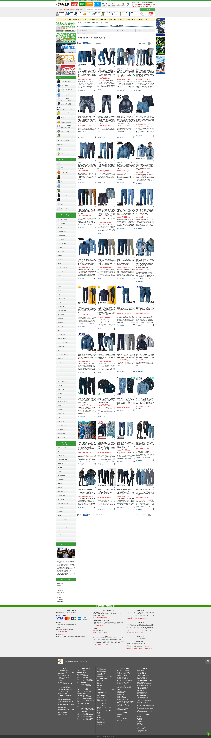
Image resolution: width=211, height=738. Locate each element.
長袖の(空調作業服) (101, 671)
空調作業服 (99, 668)
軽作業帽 (60, 680)
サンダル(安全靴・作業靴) (123, 682)
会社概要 (139, 716)
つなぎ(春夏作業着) (81, 682)
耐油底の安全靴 (120, 696)
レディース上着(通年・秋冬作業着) (85, 708)
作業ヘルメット (66, 668)
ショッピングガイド (141, 727)
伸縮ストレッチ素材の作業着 (84, 691)
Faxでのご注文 (140, 728)
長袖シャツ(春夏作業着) (83, 675)
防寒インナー (100, 687)
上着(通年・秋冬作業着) (83, 695)
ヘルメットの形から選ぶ (63, 686)
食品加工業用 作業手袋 (142, 692)
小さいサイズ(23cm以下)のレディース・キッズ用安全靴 (125, 703)
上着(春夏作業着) (81, 674)
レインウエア (105, 703)
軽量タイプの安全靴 (121, 697)
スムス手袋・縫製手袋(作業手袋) (144, 680)
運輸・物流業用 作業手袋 (142, 694)
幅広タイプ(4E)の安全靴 (122, 699)
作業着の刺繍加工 (81, 670)
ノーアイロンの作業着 (82, 688)
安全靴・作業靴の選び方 (122, 708)
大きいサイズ (100, 724)
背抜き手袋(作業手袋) (142, 682)
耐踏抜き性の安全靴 (121, 691)
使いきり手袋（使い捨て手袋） (144, 683)
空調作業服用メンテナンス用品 (104, 676)
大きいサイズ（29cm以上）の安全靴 (125, 701)
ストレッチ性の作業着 (102, 700)
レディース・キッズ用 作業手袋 (144, 700)
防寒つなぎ (99, 685)
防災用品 (125, 718)
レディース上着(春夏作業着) (83, 684)
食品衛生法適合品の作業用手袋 (144, 685)
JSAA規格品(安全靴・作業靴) (124, 687)
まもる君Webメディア (142, 730)
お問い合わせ (140, 731)
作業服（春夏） (96, 23)
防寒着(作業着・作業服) (102, 678)
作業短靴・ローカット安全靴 (123, 672)
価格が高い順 (99, 43)
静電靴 (118, 689)
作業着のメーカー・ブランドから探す (105, 690)
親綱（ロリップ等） (62, 707)
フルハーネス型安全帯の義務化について (66, 701)
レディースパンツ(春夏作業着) (84, 685)
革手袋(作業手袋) (141, 670)
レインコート (100, 712)
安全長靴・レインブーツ (122, 678)
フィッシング (100, 721)
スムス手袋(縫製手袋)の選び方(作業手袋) (145, 709)
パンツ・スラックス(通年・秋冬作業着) (85, 701)
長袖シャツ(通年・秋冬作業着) (84, 698)
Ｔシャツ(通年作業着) (82, 711)
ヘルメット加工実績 (62, 693)
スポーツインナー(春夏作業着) (84, 679)
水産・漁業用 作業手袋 (142, 688)
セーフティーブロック (63, 706)
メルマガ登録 (140, 724)
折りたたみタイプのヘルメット (65, 683)
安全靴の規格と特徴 (121, 709)
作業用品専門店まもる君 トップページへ (76, 661)
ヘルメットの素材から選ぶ (64, 687)
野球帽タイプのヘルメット (64, 677)
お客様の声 (139, 719)
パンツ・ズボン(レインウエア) (104, 710)
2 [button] (150, 43)
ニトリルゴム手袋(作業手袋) (143, 675)
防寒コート (99, 682)
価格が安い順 (91, 43)
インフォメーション (145, 714)
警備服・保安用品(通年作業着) (84, 716)
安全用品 (125, 712)
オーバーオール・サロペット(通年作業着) (85, 705)
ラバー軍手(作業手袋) (142, 673)
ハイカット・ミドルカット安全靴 (125, 673)
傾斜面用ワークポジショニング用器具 (66, 710)
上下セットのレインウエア (103, 705)
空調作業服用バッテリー (103, 675)
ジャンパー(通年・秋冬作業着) (84, 697)
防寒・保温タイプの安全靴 (123, 706)
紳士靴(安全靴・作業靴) (122, 683)
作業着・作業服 (86, 23)
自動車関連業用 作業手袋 (142, 695)
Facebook (139, 718)
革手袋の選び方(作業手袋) (143, 702)
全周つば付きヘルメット (63, 678)
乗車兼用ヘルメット (62, 682)
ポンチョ (99, 713)
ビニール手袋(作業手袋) (142, 677)
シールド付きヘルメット (63, 670)
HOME (79, 23)
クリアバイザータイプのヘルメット (66, 672)
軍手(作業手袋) (140, 672)
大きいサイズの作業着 (102, 697)
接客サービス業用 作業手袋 (143, 699)
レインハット (100, 717)
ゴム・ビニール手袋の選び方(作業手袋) (145, 706)
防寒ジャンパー (100, 680)
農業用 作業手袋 (140, 690)
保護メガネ (119, 714)
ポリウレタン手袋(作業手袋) (143, 678)
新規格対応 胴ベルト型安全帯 (64, 699)
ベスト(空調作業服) (101, 669)
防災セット (119, 720)
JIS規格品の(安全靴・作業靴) (124, 686)
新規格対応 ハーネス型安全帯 (64, 698)
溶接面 (118, 716)
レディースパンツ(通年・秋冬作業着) (86, 709)
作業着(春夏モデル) (81, 672)
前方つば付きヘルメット (63, 673)
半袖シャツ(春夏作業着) (83, 677)
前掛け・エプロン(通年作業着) (84, 719)
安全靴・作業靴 (125, 668)
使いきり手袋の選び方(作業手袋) (144, 711)
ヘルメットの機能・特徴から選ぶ (65, 689)
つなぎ (98, 715)
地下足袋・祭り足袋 (121, 677)
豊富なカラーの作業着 (82, 689)
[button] (153, 43)
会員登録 (139, 723)
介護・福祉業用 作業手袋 (142, 697)
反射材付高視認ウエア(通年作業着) (85, 714)
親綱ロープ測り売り (62, 714)
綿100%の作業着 (101, 695)
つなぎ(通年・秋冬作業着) (83, 703)
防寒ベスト (99, 683)
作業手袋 (145, 668)
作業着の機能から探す (102, 692)
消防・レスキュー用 (62, 712)
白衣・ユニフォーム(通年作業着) (85, 718)
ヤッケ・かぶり (100, 708)
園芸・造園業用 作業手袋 (142, 687)
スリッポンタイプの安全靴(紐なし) (125, 680)
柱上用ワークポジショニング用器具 (66, 704)
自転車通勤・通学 (101, 722)
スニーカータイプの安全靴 (123, 670)
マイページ (139, 721)
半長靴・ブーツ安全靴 (122, 675)
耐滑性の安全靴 (120, 694)
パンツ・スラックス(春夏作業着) (85, 680)
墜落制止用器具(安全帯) (66, 696)
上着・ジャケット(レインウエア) (104, 707)
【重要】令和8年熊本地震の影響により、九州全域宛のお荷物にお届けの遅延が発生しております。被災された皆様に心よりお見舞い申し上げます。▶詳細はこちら (105, 19)
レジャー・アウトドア (102, 719)
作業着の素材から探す (102, 694)
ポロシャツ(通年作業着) (83, 713)
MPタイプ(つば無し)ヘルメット (65, 675)
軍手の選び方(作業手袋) (142, 704)
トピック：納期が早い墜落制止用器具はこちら (70, 9)
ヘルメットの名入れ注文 (63, 691)
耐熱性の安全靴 (120, 692)
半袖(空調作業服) (101, 673)
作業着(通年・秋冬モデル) (83, 693)
